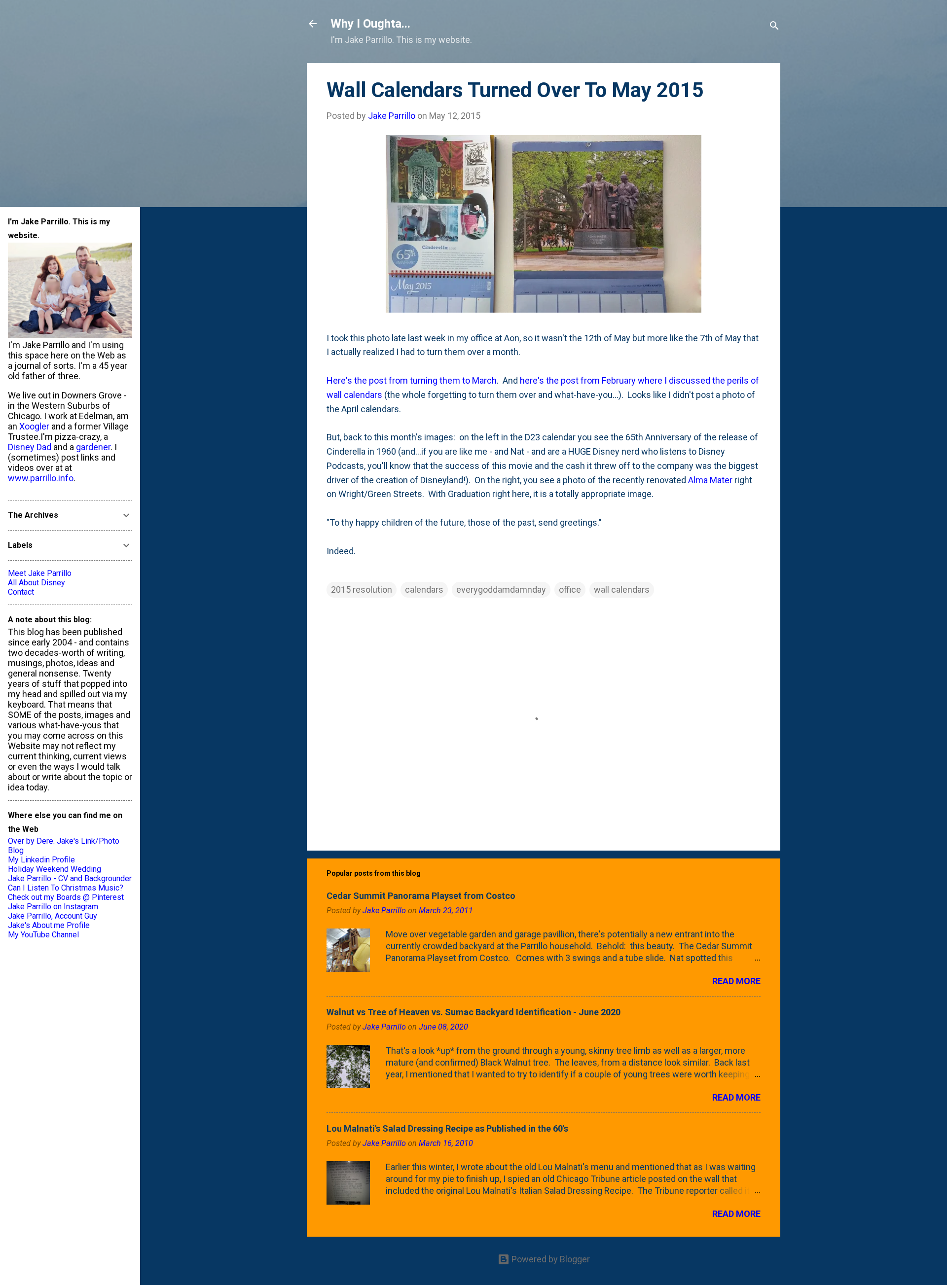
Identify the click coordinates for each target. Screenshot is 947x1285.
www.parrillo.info (40, 478)
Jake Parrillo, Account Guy (52, 916)
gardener (93, 447)
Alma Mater (710, 480)
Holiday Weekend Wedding (54, 869)
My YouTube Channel (43, 934)
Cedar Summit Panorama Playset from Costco (421, 896)
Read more (736, 981)
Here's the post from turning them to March (412, 380)
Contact (21, 592)
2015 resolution (361, 589)
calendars (424, 589)
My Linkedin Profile (41, 859)
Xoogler (34, 426)
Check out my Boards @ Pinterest (66, 897)
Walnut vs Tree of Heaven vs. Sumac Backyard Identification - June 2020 (473, 1012)
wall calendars (622, 589)
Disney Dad (29, 447)
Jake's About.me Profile (49, 925)
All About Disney (36, 582)
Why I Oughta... (370, 24)
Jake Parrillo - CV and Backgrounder (70, 878)
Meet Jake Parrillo (40, 573)
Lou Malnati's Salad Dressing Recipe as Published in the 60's (447, 1128)
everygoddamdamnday (501, 589)
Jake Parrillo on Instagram (53, 906)
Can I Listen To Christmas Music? (65, 887)
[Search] (774, 27)
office (570, 589)
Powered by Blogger (550, 1259)
